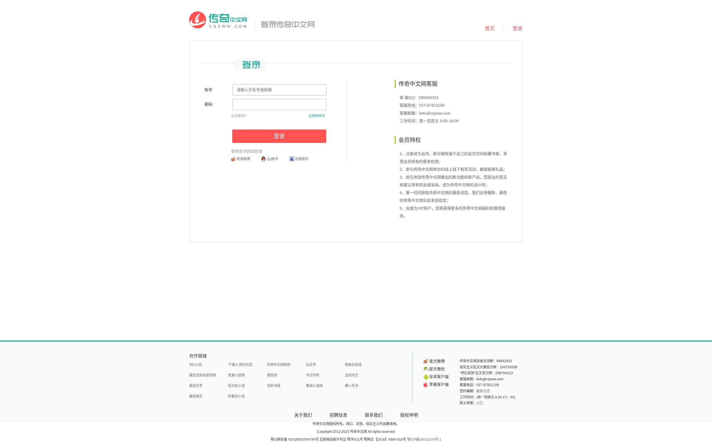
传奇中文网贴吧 (278, 365)
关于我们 (303, 415)
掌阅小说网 (314, 386)
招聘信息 (338, 415)
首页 (490, 28)
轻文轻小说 (236, 386)
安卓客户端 (439, 376)
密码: (208, 104)
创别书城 (273, 386)
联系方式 (483, 391)
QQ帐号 (272, 159)
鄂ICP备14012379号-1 (424, 439)
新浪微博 (243, 159)
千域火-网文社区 (240, 365)
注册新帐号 (316, 116)
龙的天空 (351, 375)
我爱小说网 (236, 375)
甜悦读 (272, 375)
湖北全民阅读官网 (202, 375)
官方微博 (437, 361)
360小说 (195, 365)
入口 (479, 403)
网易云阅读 (353, 365)
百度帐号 (301, 159)
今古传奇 (312, 375)
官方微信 (437, 369)
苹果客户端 (439, 384)
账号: (208, 90)
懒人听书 (351, 386)
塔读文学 (195, 386)
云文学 (311, 365)
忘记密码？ (239, 116)
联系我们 (374, 415)
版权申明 (409, 415)
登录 (518, 28)
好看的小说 (236, 396)
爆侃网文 (195, 396)
